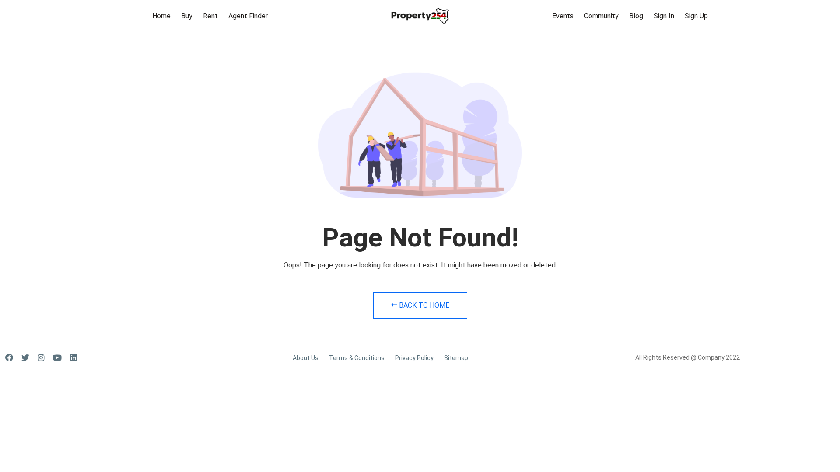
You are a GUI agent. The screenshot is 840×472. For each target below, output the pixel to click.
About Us (305, 357)
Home (161, 16)
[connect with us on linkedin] (73, 357)
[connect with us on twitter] (25, 357)
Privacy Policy (414, 357)
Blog (636, 16)
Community (601, 16)
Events (563, 16)
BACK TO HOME (423, 305)
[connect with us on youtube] (57, 357)
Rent (210, 16)
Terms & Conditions (357, 357)
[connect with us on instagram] (41, 357)
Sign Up (696, 16)
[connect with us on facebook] (9, 357)
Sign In (664, 16)
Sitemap (456, 357)
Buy (186, 16)
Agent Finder (248, 16)
